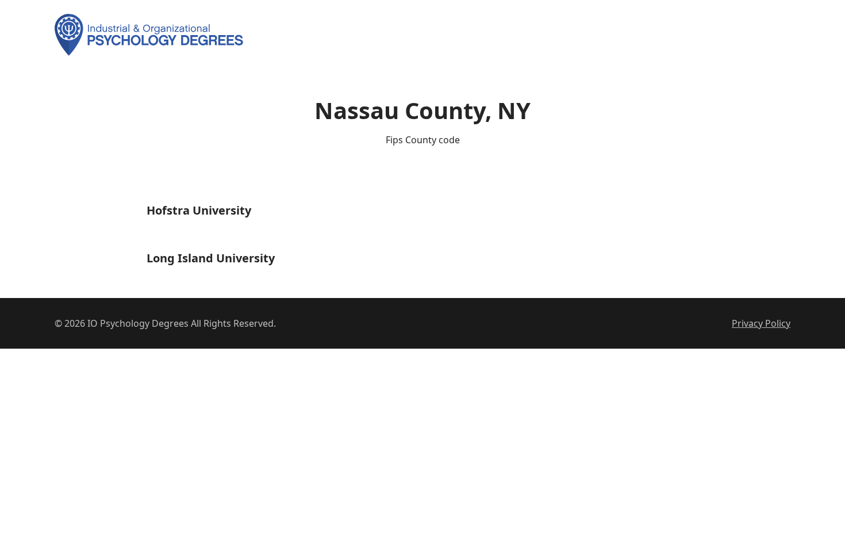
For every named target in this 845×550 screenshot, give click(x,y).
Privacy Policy (761, 323)
